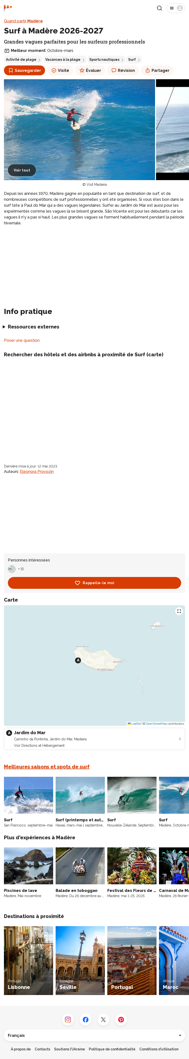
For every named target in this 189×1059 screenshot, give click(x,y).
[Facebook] (86, 1020)
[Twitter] (103, 1020)
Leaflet (136, 723)
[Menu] (176, 8)
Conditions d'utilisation (158, 1049)
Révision (126, 70)
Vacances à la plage (62, 60)
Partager (161, 70)
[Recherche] (159, 8)
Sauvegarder (28, 70)
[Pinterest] (121, 1020)
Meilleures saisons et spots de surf (47, 767)
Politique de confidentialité (112, 1049)
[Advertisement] (94, 264)
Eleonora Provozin (37, 471)
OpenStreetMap (156, 723)
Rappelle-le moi (98, 583)
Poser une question (22, 340)
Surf (132, 60)
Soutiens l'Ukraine (69, 1049)
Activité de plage (21, 60)
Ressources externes (33, 327)
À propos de (21, 1049)
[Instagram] (68, 1020)
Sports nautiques (104, 60)
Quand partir (23, 21)
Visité (63, 70)
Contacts (42, 1049)
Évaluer (93, 70)
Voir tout (22, 170)
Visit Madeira (97, 185)
